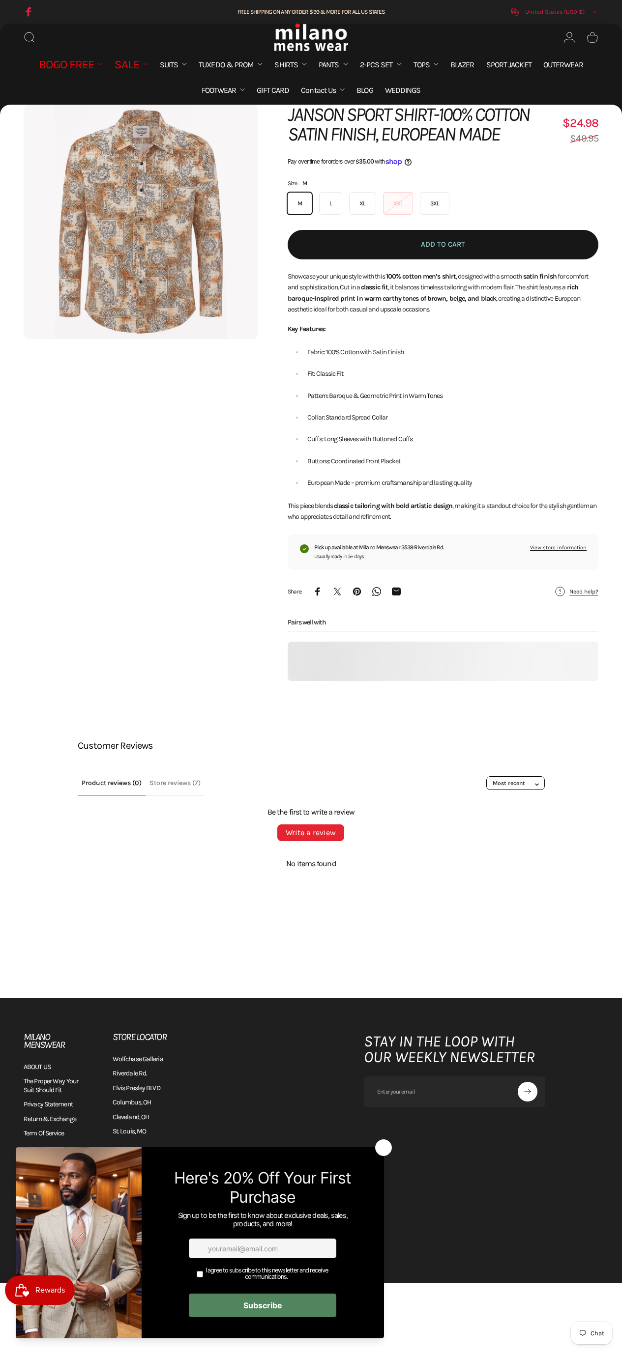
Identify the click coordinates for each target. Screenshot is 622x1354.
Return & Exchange (50, 1119)
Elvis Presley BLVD (136, 1088)
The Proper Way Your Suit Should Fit (51, 1085)
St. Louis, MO (129, 1131)
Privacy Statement (48, 1104)
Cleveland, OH (131, 1117)
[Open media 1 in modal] (141, 222)
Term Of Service (44, 1133)
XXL (398, 203)
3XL (434, 203)
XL (362, 203)
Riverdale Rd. (130, 1073)
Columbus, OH (132, 1102)
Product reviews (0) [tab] (112, 783)
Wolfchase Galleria (138, 1059)
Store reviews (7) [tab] (175, 783)
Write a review (311, 832)
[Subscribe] (527, 1091)
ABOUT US (37, 1067)
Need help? (583, 591)
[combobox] (554, 12)
